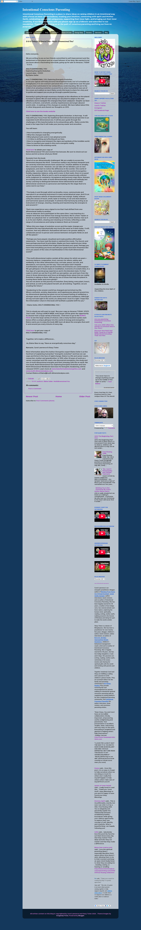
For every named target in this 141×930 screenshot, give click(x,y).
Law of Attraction (98, 583)
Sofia (96, 832)
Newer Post (32, 396)
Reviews (89, 32)
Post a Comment (34, 388)
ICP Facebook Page (101, 110)
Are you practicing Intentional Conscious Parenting (102, 320)
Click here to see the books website (40, 111)
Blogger (81, 915)
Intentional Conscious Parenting (46, 9)
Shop (46, 32)
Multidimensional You (62, 381)
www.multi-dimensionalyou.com (39, 371)
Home (59, 396)
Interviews (98, 32)
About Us (29, 32)
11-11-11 (34, 381)
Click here (30, 150)
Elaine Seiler (48, 381)
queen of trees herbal (102, 785)
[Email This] (42, 379)
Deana (96, 768)
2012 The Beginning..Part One (103, 437)
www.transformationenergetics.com (67, 369)
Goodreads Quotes (109, 387)
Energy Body (79, 32)
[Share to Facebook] (47, 379)
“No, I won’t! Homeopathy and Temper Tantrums (107, 471)
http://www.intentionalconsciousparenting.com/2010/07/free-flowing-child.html (104, 870)
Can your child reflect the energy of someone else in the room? (104, 326)
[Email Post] (38, 378)
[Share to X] (46, 379)
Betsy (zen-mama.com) (103, 847)
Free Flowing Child (107, 452)
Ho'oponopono (105, 583)
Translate (111, 428)
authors (40, 381)
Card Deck (55, 32)
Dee (95, 878)
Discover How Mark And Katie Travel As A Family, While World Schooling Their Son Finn (103, 333)
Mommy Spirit (99, 801)
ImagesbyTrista (62, 915)
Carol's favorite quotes (102, 372)
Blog (106, 32)
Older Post (84, 396)
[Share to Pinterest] (49, 379)
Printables (38, 32)
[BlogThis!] (44, 379)
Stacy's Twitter (100, 103)
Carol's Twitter (100, 105)
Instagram (98, 108)
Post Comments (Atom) (45, 401)
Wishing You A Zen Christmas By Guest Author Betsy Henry (102, 489)
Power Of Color (66, 32)
